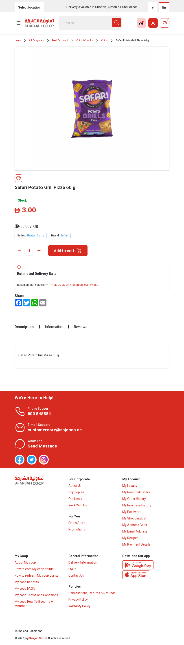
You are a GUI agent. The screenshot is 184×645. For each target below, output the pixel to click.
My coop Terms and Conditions (36, 595)
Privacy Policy (78, 599)
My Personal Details (136, 492)
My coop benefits (27, 582)
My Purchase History (136, 505)
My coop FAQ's (25, 588)
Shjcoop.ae (76, 492)
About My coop (25, 562)
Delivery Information (82, 562)
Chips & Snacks (84, 40)
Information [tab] (54, 327)
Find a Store (76, 523)
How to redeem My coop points (36, 575)
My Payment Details (136, 544)
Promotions (76, 529)
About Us (74, 486)
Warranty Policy (79, 606)
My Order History (134, 499)
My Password (131, 512)
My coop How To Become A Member (34, 604)
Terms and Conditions (28, 631)
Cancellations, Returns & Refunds (92, 593)
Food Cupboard (60, 40)
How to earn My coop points (34, 569)
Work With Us (77, 505)
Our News (75, 499)
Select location (29, 7)
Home (18, 40)
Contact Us (76, 575)
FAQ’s (72, 569)
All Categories (36, 40)
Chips (104, 40)
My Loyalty (129, 486)
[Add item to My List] (18, 178)
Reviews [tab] (80, 327)
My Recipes (130, 538)
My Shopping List (134, 518)
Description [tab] (24, 327)
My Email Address (135, 531)
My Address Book (134, 525)
